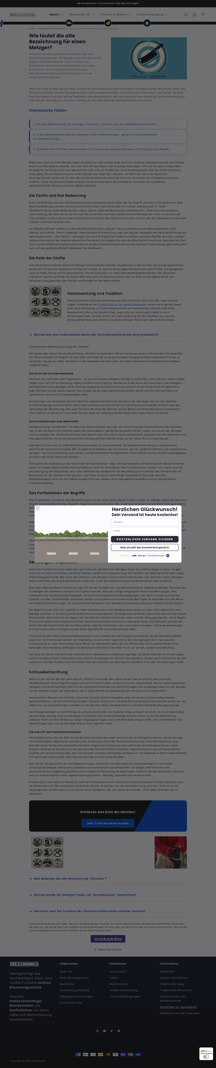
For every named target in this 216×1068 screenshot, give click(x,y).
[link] (144, 555)
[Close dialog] (37, 508)
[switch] (206, 1057)
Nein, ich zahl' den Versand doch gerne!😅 (144, 547)
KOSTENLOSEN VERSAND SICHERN (145, 539)
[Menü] (211, 1049)
